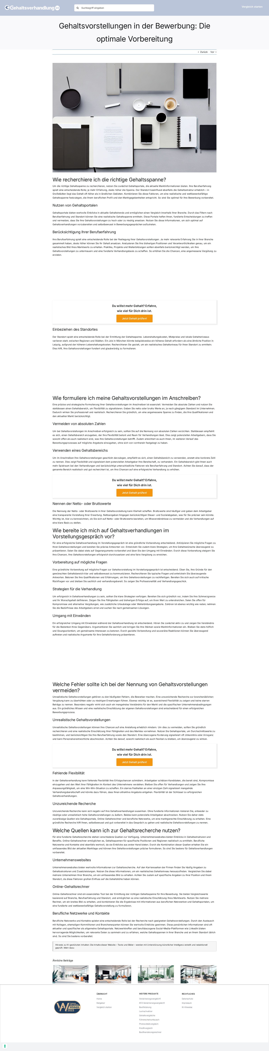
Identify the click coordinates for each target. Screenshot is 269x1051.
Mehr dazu (69, 948)
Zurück (204, 52)
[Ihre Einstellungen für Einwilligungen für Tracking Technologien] (5, 1046)
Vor (212, 52)
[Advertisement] (134, 279)
